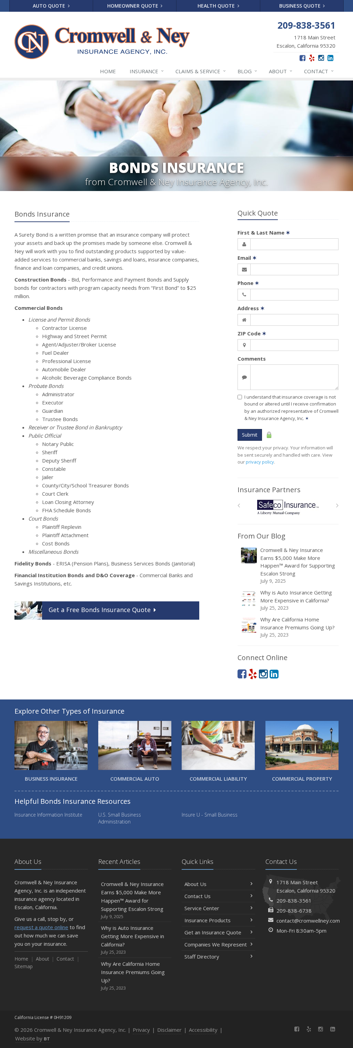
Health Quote (217, 5)
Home (108, 71)
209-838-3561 (294, 900)
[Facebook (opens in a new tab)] (302, 58)
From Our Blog (261, 536)
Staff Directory (201, 956)
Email (247, 257)
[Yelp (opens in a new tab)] (312, 58)
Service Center (201, 908)
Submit (250, 434)
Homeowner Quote (133, 5)
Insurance (147, 71)
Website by (32, 1038)
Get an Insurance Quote (212, 932)
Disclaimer (169, 1029)
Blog (247, 71)
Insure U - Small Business (210, 814)
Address (251, 308)
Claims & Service (200, 71)
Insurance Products (207, 920)
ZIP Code (252, 333)
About (280, 71)
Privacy (141, 1029)
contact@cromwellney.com (308, 920)
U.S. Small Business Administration (119, 818)
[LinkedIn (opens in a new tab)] (330, 58)
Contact (319, 71)
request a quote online (41, 927)
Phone (248, 282)
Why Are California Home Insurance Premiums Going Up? (297, 627)
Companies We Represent (215, 944)
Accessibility (203, 1029)
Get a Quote (99, 610)
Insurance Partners (269, 489)
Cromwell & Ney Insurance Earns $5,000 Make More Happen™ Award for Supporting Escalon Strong (297, 565)
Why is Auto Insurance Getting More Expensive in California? (296, 600)
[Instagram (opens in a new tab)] (321, 58)
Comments (252, 358)
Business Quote (300, 5)
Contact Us (197, 896)
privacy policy (260, 462)
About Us (195, 883)
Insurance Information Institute (48, 814)
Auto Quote (50, 5)
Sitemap (23, 966)
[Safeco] (288, 507)
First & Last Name (264, 232)
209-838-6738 (294, 910)
